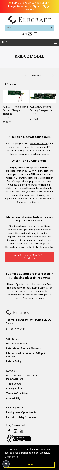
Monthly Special (39, 144)
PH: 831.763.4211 (16, 329)
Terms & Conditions (17, 393)
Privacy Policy (14, 388)
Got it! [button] (29, 464)
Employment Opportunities (22, 412)
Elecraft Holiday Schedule (21, 417)
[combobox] (29, 28)
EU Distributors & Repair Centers (30, 257)
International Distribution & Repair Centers (26, 355)
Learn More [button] (11, 457)
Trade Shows (13, 384)
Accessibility (13, 398)
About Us (11, 371)
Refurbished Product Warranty (23, 348)
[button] (55, 17)
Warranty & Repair (16, 343)
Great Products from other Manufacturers (21, 377)
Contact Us (12, 339)
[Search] (51, 28)
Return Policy (13, 361)
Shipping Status (15, 407)
